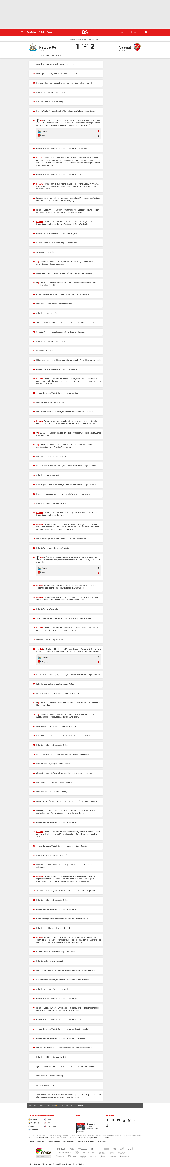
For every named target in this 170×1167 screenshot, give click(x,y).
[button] (44, 1157)
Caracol (130, 1148)
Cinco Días (84, 1152)
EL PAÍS (62, 1148)
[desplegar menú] (22, 32)
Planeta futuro (110, 1152)
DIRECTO (33, 56)
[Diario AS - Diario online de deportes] (85, 32)
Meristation (113, 1156)
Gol (41, 120)
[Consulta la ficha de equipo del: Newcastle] (39, 131)
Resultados (31, 32)
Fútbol (41, 32)
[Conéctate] (134, 32)
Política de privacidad (53, 1141)
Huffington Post (65, 1152)
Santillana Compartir (95, 1148)
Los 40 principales (72, 1148)
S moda (93, 1156)
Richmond (129, 1152)
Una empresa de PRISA (43, 1151)
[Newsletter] (128, 32)
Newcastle (46, 131)
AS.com (114, 1148)
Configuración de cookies (86, 1141)
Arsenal (45, 136)
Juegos (120, 32)
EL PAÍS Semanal (102, 1152)
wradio (77, 1152)
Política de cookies (69, 1141)
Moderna (60, 1156)
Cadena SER (106, 1148)
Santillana (83, 1148)
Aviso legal (40, 1141)
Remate (39, 158)
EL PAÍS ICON (83, 1156)
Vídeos (49, 32)
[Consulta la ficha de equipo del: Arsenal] (39, 136)
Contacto (32, 1141)
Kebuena (119, 1152)
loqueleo (102, 1156)
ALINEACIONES (44, 56)
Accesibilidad (101, 1141)
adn (121, 1148)
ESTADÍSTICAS (56, 56)
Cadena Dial (93, 1152)
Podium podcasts (72, 1156)
